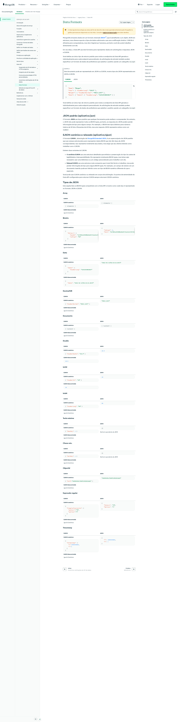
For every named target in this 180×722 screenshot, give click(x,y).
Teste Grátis (170, 4)
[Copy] (133, 86)
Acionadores (20, 31)
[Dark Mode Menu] (175, 11)
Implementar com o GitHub (25, 96)
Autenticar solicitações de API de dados (28, 81)
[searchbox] (154, 11)
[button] (141, 4)
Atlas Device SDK (21, 102)
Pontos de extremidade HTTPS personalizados (27, 76)
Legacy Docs (81, 17)
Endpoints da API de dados (26, 72)
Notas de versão (21, 99)
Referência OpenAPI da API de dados (27, 89)
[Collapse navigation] (39, 719)
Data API (89, 17)
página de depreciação (110, 32)
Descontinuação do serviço (25, 25)
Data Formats (23, 85)
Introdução (20, 22)
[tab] (68, 79)
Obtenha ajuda (21, 105)
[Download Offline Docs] (35, 719)
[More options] (133, 22)
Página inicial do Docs (69, 17)
